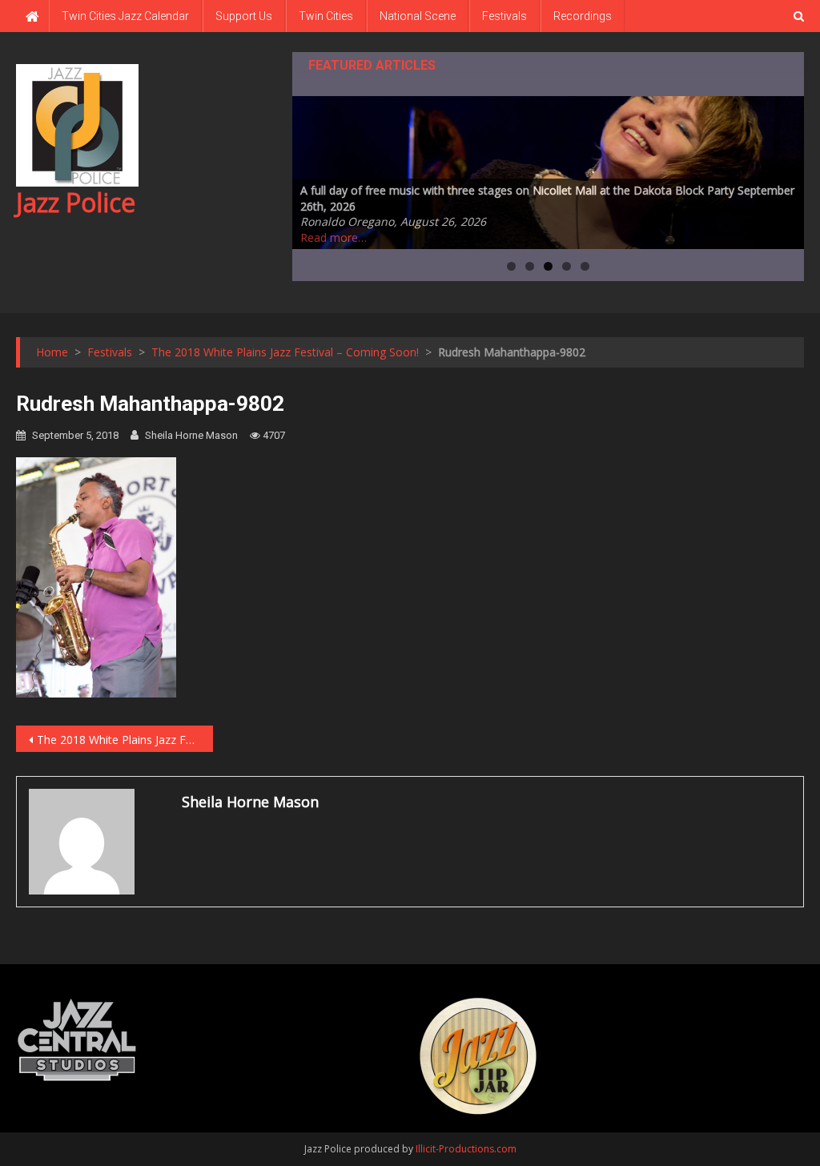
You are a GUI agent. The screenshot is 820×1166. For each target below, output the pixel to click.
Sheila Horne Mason (191, 435)
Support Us (243, 16)
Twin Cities (326, 16)
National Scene (418, 16)
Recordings (582, 16)
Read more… (333, 237)
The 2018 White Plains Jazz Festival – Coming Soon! (125, 739)
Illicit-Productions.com (466, 1149)
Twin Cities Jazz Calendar (125, 16)
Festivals (504, 16)
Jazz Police (75, 202)
